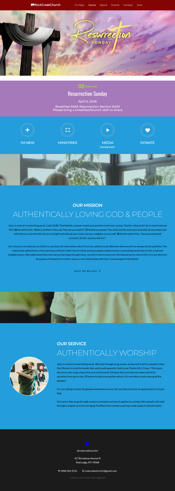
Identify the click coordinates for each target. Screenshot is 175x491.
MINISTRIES (67, 143)
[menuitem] (79, 5)
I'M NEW (27, 143)
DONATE (147, 143)
